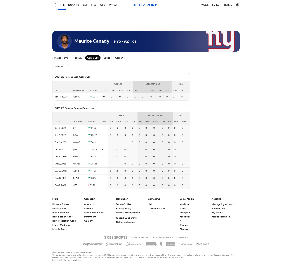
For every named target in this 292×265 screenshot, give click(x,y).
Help (150, 204)
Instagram (185, 212)
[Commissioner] (154, 242)
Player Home (61, 57)
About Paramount (94, 212)
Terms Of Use (123, 204)
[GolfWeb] (202, 244)
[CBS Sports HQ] (140, 237)
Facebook (185, 216)
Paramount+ (90, 216)
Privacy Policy (123, 208)
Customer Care (156, 208)
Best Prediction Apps (64, 220)
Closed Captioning (126, 217)
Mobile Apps (59, 229)
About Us (89, 204)
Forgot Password (221, 216)
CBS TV (88, 220)
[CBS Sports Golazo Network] (170, 237)
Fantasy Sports (60, 208)
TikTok (183, 208)
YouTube (184, 204)
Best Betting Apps (62, 216)
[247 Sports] (93, 243)
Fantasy (78, 57)
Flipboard (185, 229)
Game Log (93, 57)
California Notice (125, 222)
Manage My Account (223, 204)
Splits (107, 57)
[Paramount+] (134, 243)
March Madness (61, 225)
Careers (88, 208)
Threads (184, 225)
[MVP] (170, 242)
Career (119, 57)
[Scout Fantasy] (186, 243)
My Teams (217, 212)
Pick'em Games (60, 204)
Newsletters (218, 208)
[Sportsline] (114, 243)
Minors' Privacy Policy (128, 212)
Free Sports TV (60, 212)
